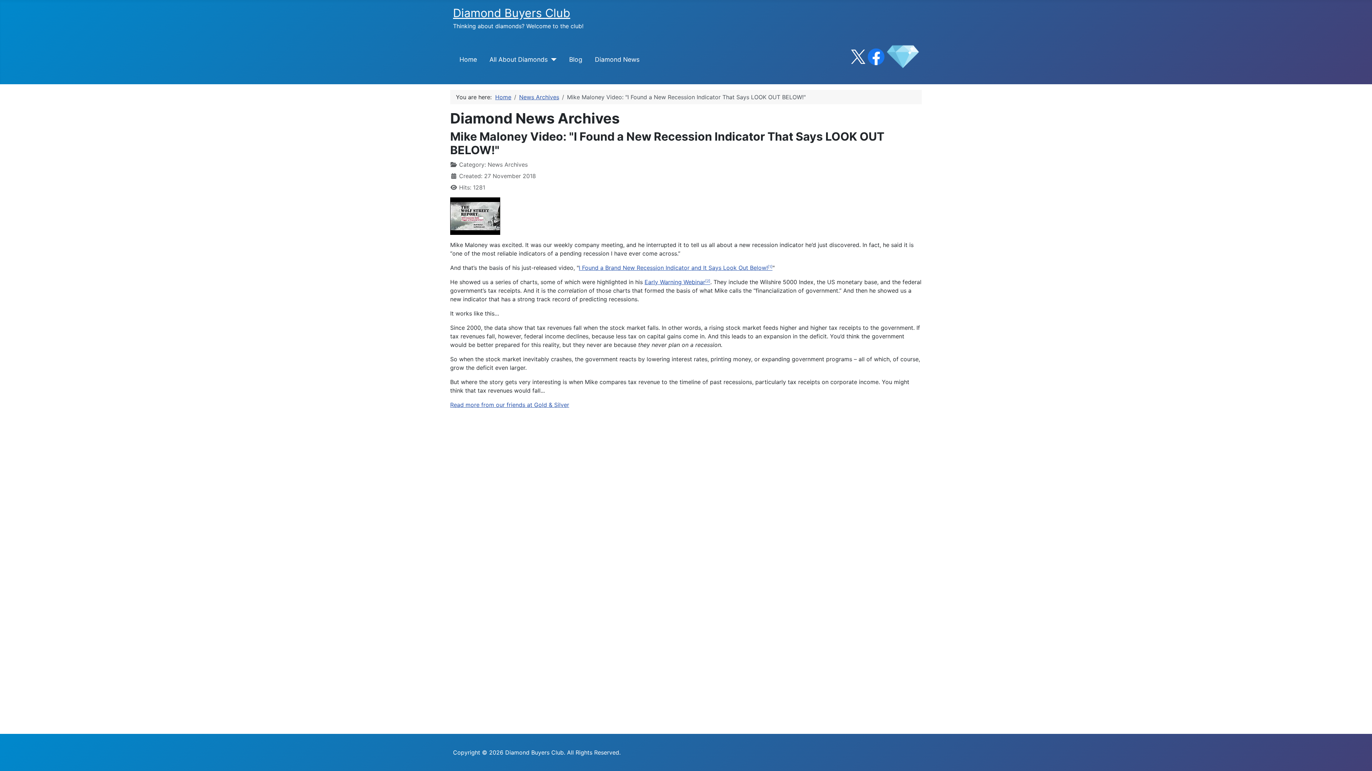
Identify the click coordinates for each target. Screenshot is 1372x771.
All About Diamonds (518, 59)
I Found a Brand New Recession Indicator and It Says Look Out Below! (673, 267)
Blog (575, 59)
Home (468, 59)
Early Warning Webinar (675, 282)
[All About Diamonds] (552, 59)
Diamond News (617, 59)
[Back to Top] (1359, 757)
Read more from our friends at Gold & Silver (509, 404)
